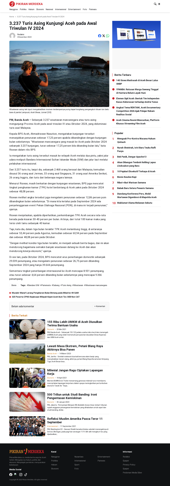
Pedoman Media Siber (132, 472)
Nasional (49, 9)
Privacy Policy (129, 465)
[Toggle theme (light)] (159, 3)
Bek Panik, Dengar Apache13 (131, 156)
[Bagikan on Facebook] (99, 35)
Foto (85, 9)
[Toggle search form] (155, 3)
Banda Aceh (52, 354)
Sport (76, 465)
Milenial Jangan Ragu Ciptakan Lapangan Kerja (75, 372)
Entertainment (74, 9)
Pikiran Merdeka (29, 4)
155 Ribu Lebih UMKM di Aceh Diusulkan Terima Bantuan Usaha (74, 323)
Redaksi (126, 457)
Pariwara (92, 9)
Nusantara (78, 457)
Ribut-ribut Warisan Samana (131, 182)
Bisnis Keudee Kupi (126, 177)
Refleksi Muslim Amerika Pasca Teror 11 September (75, 420)
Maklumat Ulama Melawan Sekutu (134, 203)
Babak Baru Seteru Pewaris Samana (135, 188)
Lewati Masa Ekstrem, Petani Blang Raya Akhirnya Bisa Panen (75, 347)
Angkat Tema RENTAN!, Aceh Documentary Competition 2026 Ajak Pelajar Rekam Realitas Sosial (138, 111)
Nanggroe (13, 9)
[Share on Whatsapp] (107, 35)
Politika (23, 9)
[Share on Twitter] (103, 35)
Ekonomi (40, 9)
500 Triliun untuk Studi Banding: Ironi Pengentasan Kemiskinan (72, 396)
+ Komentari (99, 306)
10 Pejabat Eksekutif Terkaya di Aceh (136, 171)
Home (11, 17)
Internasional (60, 9)
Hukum (31, 9)
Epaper (126, 461)
